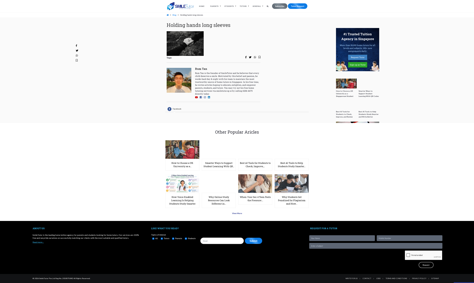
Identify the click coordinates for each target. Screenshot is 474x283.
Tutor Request (297, 6)
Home (201, 6)
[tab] (174, 109)
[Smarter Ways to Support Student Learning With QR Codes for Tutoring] (369, 83)
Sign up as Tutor (358, 64)
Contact (367, 278)
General (257, 6)
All (156, 238)
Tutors (243, 6)
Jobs (378, 278)
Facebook (177, 109)
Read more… (38, 242)
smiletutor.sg (222, 91)
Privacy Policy (419, 278)
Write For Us (352, 278)
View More (237, 213)
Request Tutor (358, 57)
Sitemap (435, 278)
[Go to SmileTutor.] (168, 15)
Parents (214, 6)
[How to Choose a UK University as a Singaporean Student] (346, 83)
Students (229, 6)
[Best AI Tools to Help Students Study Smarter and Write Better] (369, 104)
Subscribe (279, 6)
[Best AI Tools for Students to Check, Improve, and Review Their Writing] (346, 104)
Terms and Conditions (396, 278)
